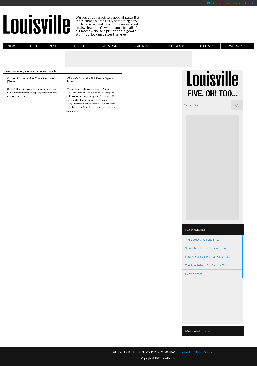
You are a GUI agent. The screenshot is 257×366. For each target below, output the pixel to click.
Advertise (187, 352)
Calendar (143, 46)
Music (53, 46)
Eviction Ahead (193, 274)
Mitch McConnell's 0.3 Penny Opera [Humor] (89, 79)
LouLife (32, 46)
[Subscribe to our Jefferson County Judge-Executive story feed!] (55, 71)
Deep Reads (175, 46)
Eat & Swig (110, 46)
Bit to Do (78, 46)
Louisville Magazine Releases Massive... (208, 256)
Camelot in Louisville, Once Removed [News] (31, 79)
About (198, 352)
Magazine (236, 46)
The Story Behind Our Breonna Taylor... (208, 265)
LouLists (206, 46)
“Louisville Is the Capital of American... (207, 248)
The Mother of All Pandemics (202, 239)
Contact (208, 352)
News (12, 46)
